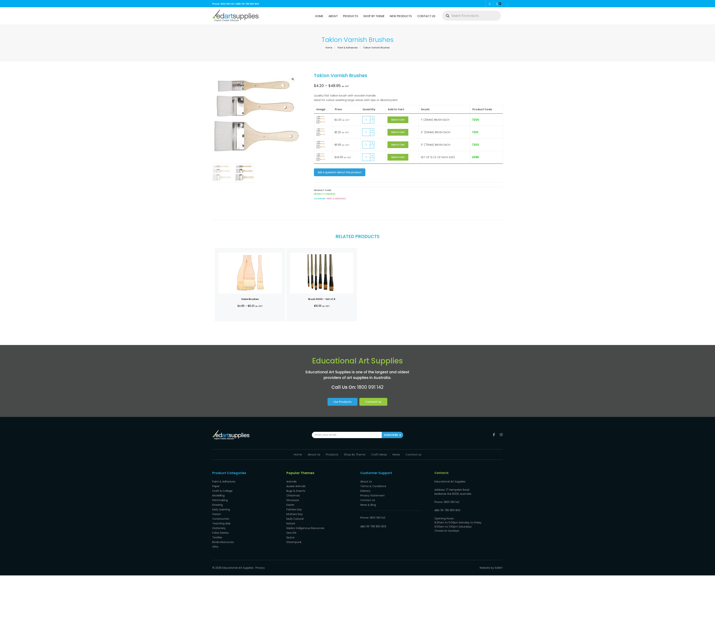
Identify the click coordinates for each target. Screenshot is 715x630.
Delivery (365, 491)
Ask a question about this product (340, 172)
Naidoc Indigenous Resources (305, 528)
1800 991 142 (370, 387)
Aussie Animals (296, 486)
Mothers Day (294, 514)
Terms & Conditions (373, 486)
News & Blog (368, 505)
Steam (216, 514)
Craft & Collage (222, 491)
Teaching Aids (221, 523)
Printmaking (220, 500)
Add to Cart (398, 119)
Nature (290, 523)
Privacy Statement (372, 495)
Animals (291, 481)
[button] (293, 79)
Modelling (218, 495)
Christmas (293, 495)
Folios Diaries (220, 533)
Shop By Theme (355, 454)
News (396, 454)
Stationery (219, 528)
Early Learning (221, 509)
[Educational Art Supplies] (235, 20)
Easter (290, 505)
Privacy (260, 568)
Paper (216, 486)
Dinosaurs (292, 500)
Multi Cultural (295, 519)
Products (332, 454)
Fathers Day (294, 509)
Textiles (217, 537)
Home (328, 47)
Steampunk (293, 542)
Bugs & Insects (295, 491)
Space (290, 537)
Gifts (215, 547)
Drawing (217, 505)
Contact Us (373, 402)
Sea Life (291, 533)
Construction (220, 519)
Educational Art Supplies (237, 568)
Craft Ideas (379, 454)
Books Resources (223, 542)
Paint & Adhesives (348, 47)
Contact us (413, 454)
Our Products (342, 402)
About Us (314, 454)
